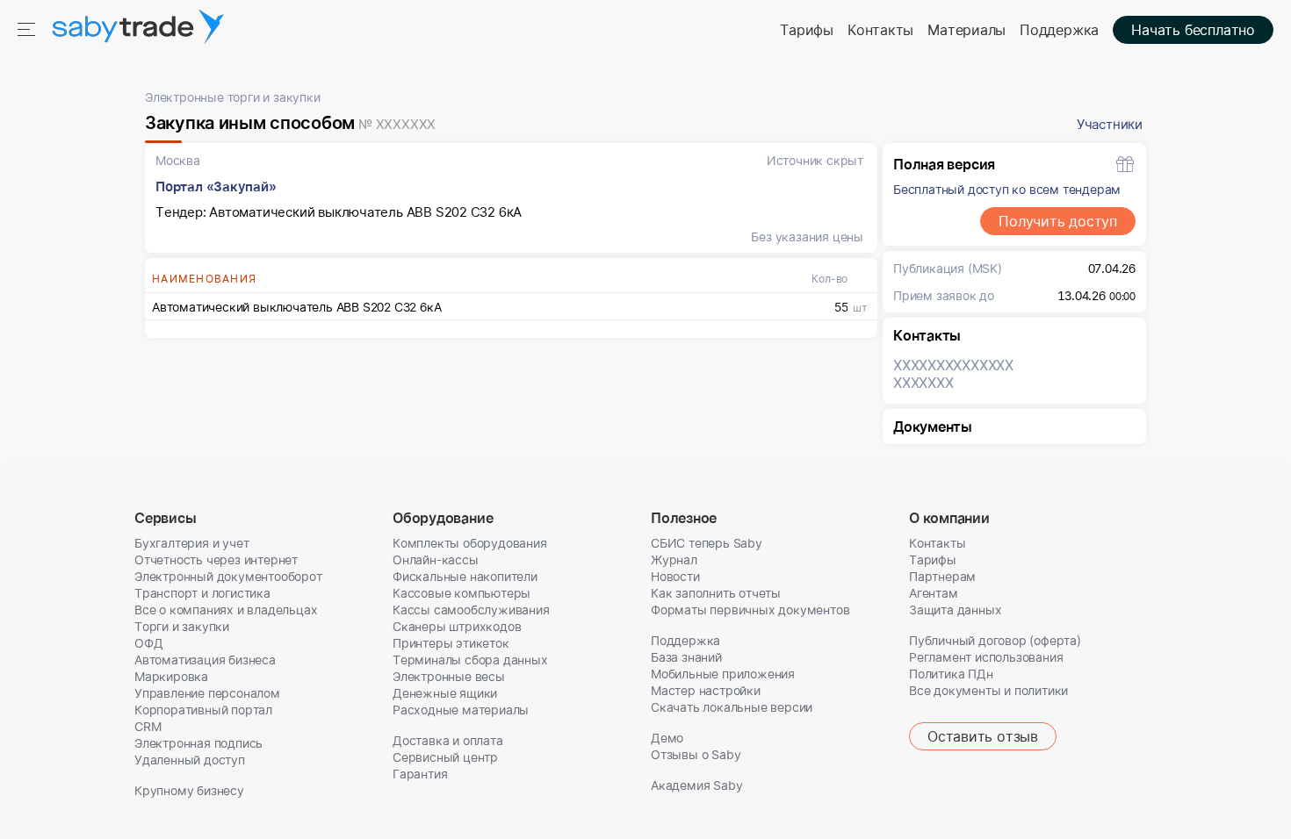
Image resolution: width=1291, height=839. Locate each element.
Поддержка (1059, 30)
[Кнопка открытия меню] (28, 28)
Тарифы (806, 30)
